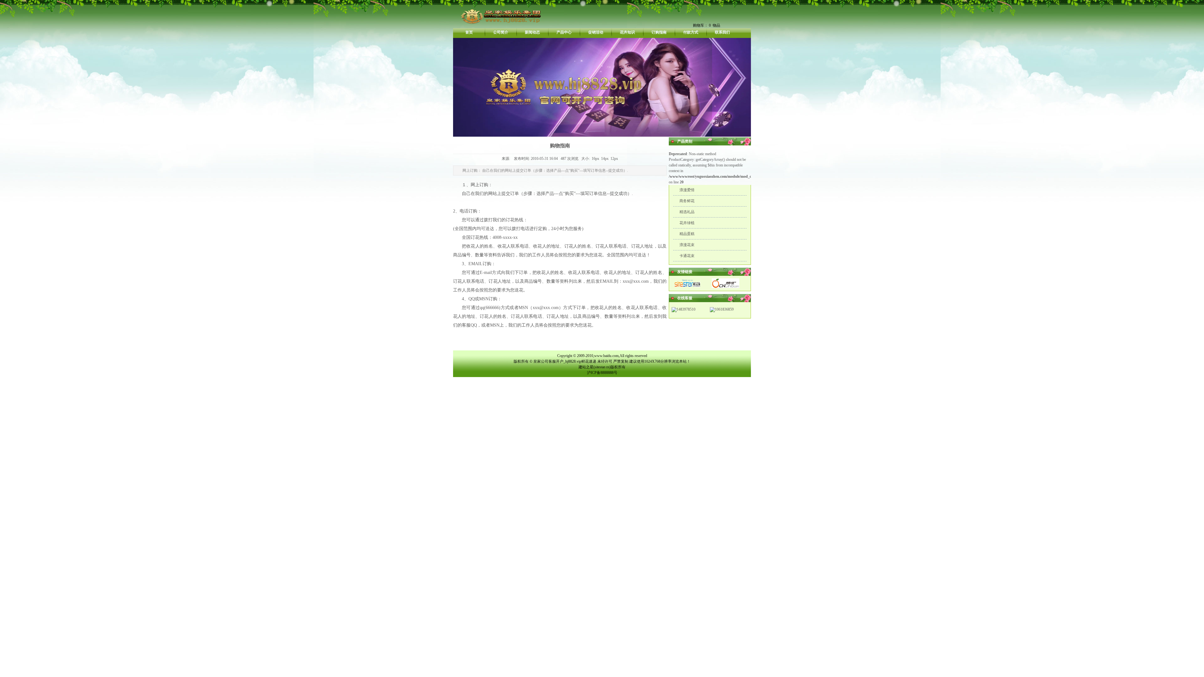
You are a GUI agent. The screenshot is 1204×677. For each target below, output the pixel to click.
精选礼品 (686, 212)
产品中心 (564, 32)
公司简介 (500, 32)
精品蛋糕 (686, 234)
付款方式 (690, 32)
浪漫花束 (686, 245)
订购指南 (659, 32)
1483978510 (686, 309)
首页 (469, 32)
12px (614, 158)
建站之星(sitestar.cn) (594, 367)
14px (605, 158)
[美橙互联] (725, 287)
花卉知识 (627, 32)
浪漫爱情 (686, 190)
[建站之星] (688, 287)
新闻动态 (532, 32)
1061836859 (724, 309)
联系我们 (722, 32)
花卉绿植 (686, 223)
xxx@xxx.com (636, 281)
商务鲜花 (686, 201)
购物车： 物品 (706, 25)
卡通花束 (686, 256)
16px (595, 158)
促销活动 (595, 32)
